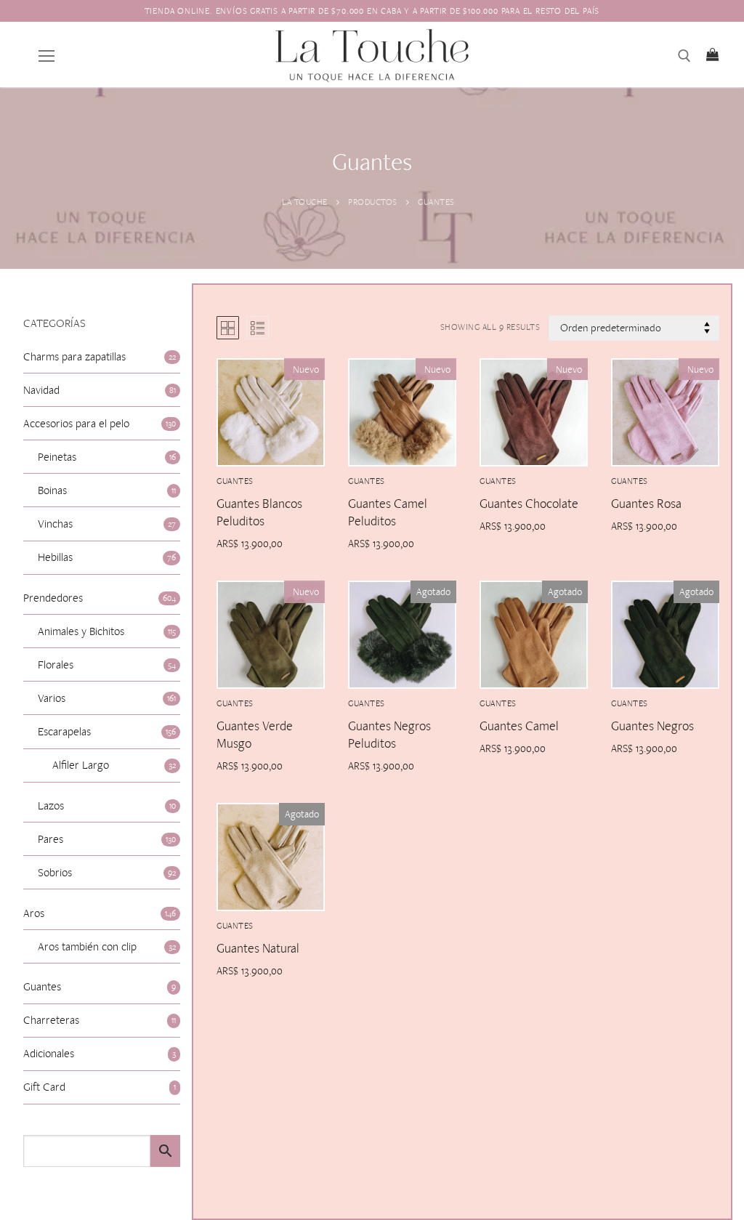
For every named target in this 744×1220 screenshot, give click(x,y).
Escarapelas (64, 731)
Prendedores (53, 597)
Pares (50, 839)
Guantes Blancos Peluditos (259, 512)
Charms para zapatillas (74, 356)
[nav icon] (46, 54)
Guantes (366, 481)
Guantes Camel (519, 725)
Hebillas (55, 557)
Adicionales (48, 1053)
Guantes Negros (652, 725)
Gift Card (44, 1086)
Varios (51, 698)
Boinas (52, 490)
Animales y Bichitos (81, 631)
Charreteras (51, 1019)
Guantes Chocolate (529, 503)
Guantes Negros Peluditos (389, 734)
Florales (55, 664)
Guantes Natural (258, 948)
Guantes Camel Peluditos (387, 512)
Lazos (51, 805)
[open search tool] (684, 55)
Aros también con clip (87, 946)
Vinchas (55, 523)
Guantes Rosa (646, 503)
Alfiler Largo (80, 764)
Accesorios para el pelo (76, 423)
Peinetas (57, 456)
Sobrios (55, 872)
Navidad (41, 389)
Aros (33, 913)
